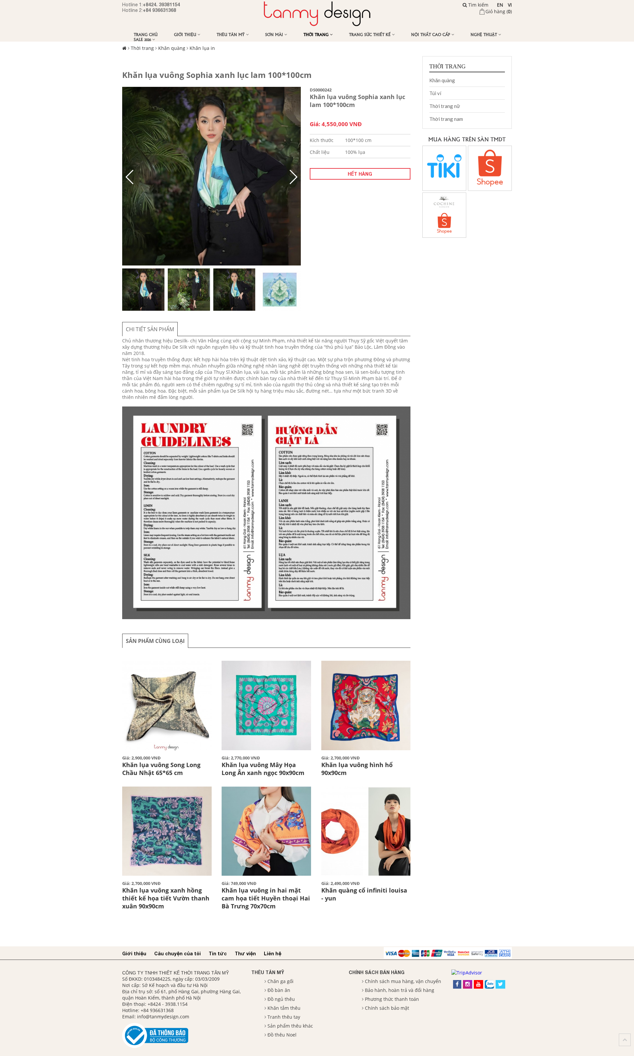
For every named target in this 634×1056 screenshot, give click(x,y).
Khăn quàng (171, 48)
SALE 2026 (143, 39)
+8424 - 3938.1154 (168, 1004)
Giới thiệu (185, 34)
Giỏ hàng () (498, 11)
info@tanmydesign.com (163, 1016)
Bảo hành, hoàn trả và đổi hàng (399, 990)
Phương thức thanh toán (392, 999)
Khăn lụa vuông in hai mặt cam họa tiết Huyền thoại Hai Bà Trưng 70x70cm (266, 898)
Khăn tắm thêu (283, 1008)
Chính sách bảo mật (387, 1008)
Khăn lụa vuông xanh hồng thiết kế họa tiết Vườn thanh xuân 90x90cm (165, 898)
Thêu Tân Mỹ (231, 34)
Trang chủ (146, 34)
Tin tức (218, 953)
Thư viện (245, 953)
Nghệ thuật (484, 34)
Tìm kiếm (477, 5)
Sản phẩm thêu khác (290, 1026)
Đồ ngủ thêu (281, 999)
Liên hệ (272, 953)
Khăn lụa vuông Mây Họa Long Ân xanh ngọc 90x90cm (263, 769)
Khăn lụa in (202, 48)
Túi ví (435, 93)
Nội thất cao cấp (431, 34)
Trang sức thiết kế (370, 34)
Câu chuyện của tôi (177, 953)
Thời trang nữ (444, 106)
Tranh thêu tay (283, 1017)
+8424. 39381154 (161, 4)
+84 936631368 (159, 10)
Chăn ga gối (280, 981)
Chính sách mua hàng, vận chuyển (403, 981)
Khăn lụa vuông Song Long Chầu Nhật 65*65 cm (161, 769)
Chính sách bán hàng (377, 972)
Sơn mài (274, 34)
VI (510, 5)
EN (500, 5)
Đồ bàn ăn (278, 990)
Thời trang (316, 34)
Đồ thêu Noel (282, 1035)
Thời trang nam (446, 119)
